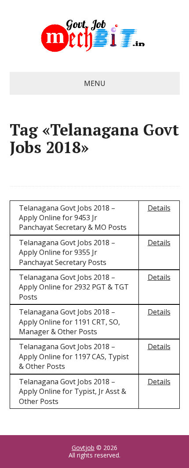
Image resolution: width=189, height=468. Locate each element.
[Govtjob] (95, 36)
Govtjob (83, 447)
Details (159, 208)
